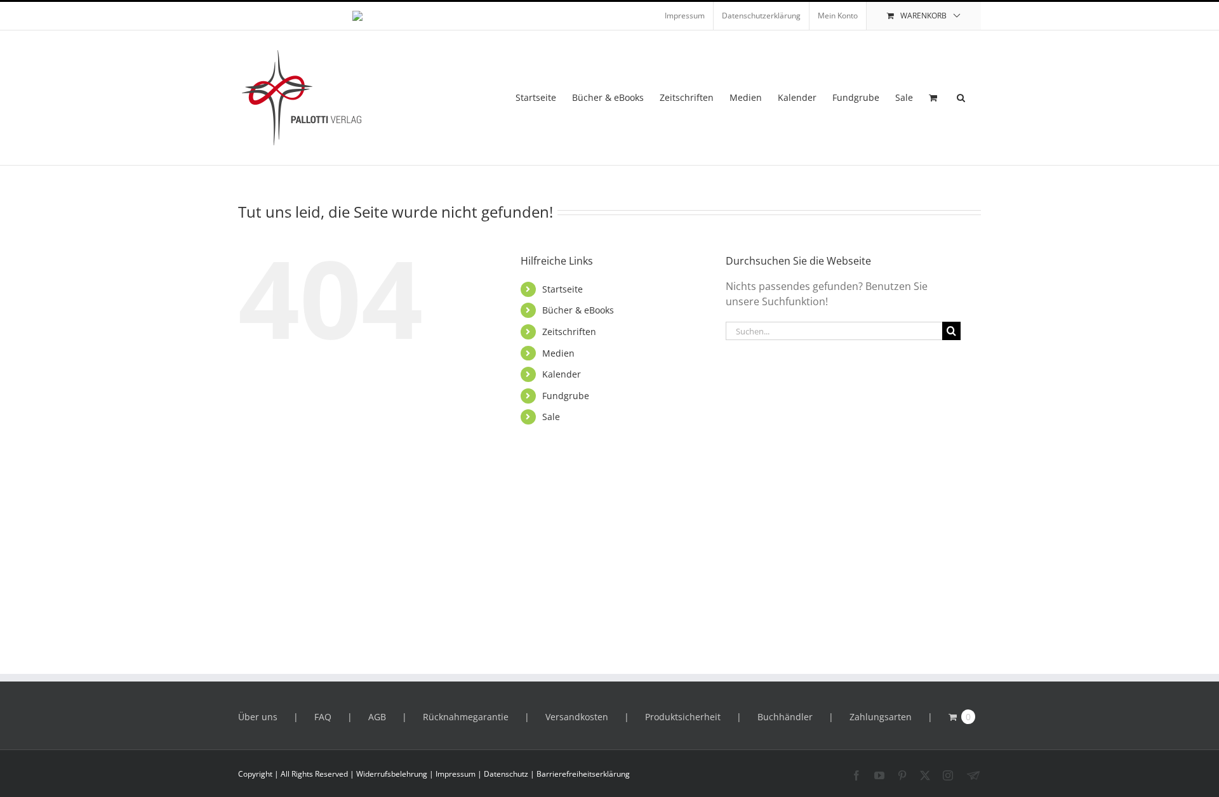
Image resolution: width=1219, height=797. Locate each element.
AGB (377, 717)
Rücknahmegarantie (466, 717)
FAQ (322, 717)
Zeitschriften (569, 332)
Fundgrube (565, 396)
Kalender (561, 374)
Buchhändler (785, 717)
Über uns (257, 717)
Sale (551, 417)
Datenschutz (506, 773)
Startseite (562, 289)
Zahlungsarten (880, 717)
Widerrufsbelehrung (391, 773)
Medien (558, 353)
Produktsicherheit (683, 717)
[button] (961, 97)
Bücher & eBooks (578, 310)
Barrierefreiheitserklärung (583, 773)
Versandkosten (576, 717)
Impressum (456, 773)
